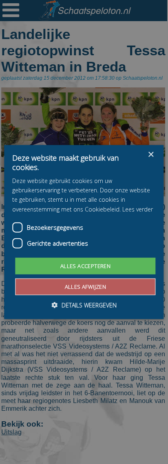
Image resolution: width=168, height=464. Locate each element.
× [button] (151, 154)
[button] (84, 305)
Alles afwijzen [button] (85, 286)
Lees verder (137, 209)
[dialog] (84, 232)
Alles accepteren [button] (85, 265)
